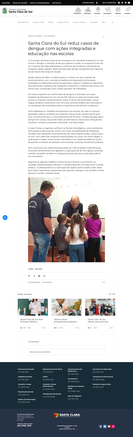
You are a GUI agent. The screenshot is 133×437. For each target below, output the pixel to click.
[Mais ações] (103, 37)
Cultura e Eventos (79, 22)
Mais (103, 22)
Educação (94, 22)
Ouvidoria (6, 3)
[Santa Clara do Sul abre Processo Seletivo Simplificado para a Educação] (33, 307)
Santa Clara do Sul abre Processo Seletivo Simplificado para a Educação (31, 320)
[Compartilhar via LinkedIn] (39, 276)
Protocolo (56, 3)
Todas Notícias (23, 22)
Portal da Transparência (40, 3)
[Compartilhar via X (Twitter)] (34, 276)
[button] (113, 22)
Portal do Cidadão (20, 3)
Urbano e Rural (63, 22)
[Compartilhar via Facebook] (29, 276)
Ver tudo (112, 294)
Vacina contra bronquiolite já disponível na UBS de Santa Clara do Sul (66, 320)
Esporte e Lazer (38, 22)
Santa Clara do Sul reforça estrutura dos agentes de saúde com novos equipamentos (99, 320)
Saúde (51, 22)
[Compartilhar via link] (44, 276)
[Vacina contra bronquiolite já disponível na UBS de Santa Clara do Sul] (67, 307)
